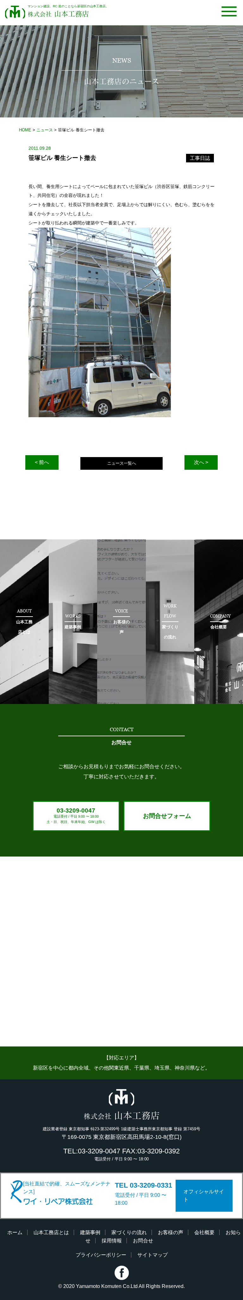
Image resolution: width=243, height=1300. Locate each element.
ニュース (44, 130)
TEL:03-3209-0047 (91, 1151)
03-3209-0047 (76, 815)
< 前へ (42, 462)
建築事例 (90, 1232)
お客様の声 (170, 1232)
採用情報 (112, 1240)
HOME (25, 130)
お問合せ (143, 1240)
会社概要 (204, 1232)
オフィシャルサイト (204, 1196)
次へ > (201, 462)
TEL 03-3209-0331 (143, 1185)
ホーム (14, 1232)
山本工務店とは (51, 1232)
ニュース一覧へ (121, 463)
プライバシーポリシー (101, 1255)
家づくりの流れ (129, 1232)
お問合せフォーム (167, 816)
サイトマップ (152, 1255)
